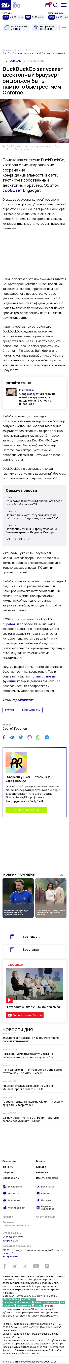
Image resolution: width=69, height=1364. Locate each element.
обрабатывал (13, 624)
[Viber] (29, 737)
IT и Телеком (12, 61)
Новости (11, 497)
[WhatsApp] (38, 737)
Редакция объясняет (47, 1207)
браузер (10, 710)
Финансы (8, 1166)
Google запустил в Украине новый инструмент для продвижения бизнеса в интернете (37, 399)
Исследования (16, 1207)
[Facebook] (4, 737)
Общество (9, 1172)
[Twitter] (20, 737)
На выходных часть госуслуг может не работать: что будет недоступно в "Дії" (32, 516)
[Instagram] (47, 1266)
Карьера (41, 1166)
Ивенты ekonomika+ (48, 1177)
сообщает (12, 190)
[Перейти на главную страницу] (5, 5)
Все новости (15, 539)
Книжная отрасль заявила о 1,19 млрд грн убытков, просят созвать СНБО (29, 1087)
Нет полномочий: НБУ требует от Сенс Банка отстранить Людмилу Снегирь (31, 530)
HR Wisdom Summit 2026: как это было (33, 1007)
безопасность (31, 710)
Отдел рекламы (45, 1216)
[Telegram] (11, 737)
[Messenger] (47, 737)
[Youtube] (36, 1266)
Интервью (47, 1200)
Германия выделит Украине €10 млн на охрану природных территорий (33, 1103)
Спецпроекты (11, 1177)
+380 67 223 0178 (13, 1237)
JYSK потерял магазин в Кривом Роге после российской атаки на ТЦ (34, 502)
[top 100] (16, 5)
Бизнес (40, 1161)
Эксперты (13, 1193)
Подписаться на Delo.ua (27, 1015)
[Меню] (64, 5)
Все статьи (31, 949)
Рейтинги (42, 1172)
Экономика (9, 1161)
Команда (8, 1216)
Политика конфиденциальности (16, 1224)
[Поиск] (55, 5)
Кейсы (45, 1193)
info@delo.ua (10, 1256)
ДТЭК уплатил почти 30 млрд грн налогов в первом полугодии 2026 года (31, 1119)
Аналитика (14, 1200)
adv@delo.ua (10, 1240)
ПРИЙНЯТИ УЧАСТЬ (26, 810)
